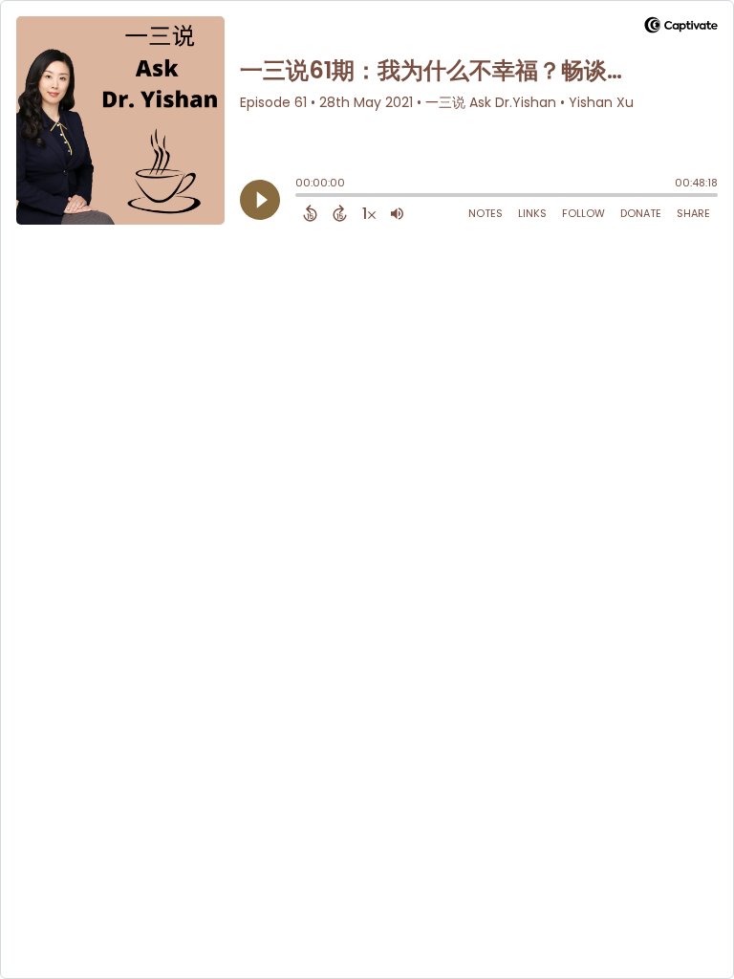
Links (532, 213)
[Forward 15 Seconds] (340, 213)
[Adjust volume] (397, 213)
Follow (583, 213)
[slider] (300, 197)
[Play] (260, 200)
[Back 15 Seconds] (310, 213)
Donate (640, 213)
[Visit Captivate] (681, 28)
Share (693, 213)
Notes (485, 213)
